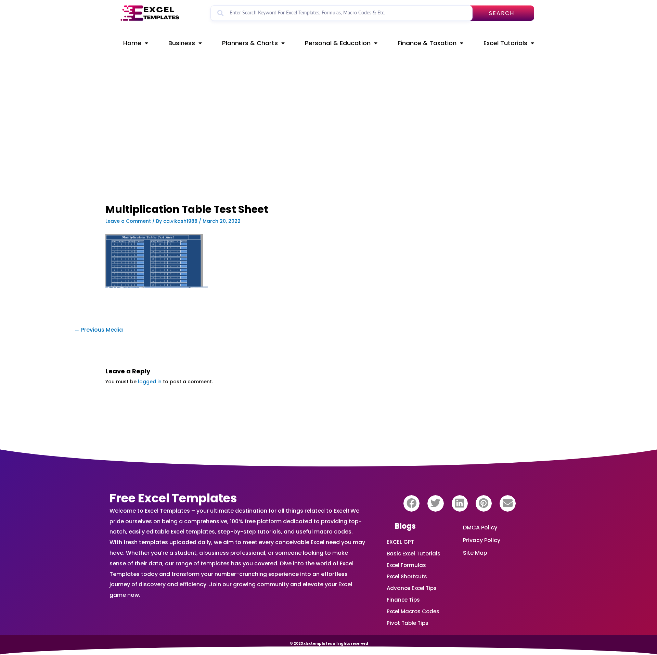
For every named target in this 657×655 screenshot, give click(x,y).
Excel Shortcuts (407, 576)
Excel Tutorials (505, 43)
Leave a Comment (128, 221)
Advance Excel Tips (412, 588)
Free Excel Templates (173, 498)
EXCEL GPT (400, 541)
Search (501, 13)
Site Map (475, 553)
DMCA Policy (480, 527)
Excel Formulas (406, 565)
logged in (150, 381)
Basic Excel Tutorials (413, 553)
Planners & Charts (250, 43)
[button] (411, 503)
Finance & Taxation (427, 43)
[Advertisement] (252, 153)
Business (181, 43)
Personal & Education (338, 43)
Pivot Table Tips (407, 623)
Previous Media (98, 330)
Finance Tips (403, 599)
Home (132, 43)
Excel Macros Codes (413, 611)
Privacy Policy (481, 540)
